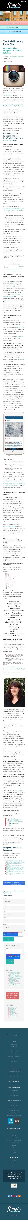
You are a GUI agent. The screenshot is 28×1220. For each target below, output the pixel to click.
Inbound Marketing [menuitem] (14, 1044)
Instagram (9, 825)
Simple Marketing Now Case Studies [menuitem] (14, 1069)
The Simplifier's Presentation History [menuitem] (14, 1140)
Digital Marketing (7, 893)
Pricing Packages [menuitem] (14, 1061)
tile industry (10, 891)
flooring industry (13, 1009)
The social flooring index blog (14, 31)
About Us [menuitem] (14, 1135)
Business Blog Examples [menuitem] (14, 1076)
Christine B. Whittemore (15, 56)
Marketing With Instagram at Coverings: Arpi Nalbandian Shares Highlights (15, 984)
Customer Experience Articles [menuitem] (14, 1142)
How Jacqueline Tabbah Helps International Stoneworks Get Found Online (14, 973)
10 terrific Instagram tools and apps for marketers (15, 862)
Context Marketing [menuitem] (14, 1051)
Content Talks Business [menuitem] (14, 1090)
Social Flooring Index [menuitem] (14, 1095)
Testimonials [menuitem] (14, 1145)
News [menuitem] (14, 1147)
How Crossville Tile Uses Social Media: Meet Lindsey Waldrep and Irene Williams (15, 976)
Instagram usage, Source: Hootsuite (12, 269)
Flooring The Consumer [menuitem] (14, 1092)
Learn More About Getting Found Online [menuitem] (14, 1103)
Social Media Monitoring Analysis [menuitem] (14, 1056)
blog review (12, 1010)
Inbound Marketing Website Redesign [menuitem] (14, 1071)
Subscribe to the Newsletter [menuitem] (14, 1162)
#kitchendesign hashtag (9, 526)
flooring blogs (12, 1008)
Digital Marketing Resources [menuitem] (14, 1110)
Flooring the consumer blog (14, 27)
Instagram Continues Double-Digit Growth (14, 863)
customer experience (13, 1016)
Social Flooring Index (13, 1013)
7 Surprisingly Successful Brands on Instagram (14, 868)
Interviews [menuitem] (14, 1152)
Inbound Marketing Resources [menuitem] (14, 1112)
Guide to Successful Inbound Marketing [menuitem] (14, 1115)
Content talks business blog (14, 23)
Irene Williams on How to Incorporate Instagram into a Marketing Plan (14, 981)
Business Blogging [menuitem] (14, 1058)
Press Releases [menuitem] (14, 1150)
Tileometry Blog (12, 818)
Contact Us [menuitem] (14, 1160)
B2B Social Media (19, 891)
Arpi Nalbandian (7, 95)
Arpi (12, 823)
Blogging (11, 1014)
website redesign (12, 1017)
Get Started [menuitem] (14, 1165)
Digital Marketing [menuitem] (14, 1046)
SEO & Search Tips (13, 1015)
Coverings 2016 (18, 790)
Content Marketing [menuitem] (14, 1049)
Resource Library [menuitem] (14, 1105)
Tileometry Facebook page (14, 820)
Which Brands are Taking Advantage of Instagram (15, 867)
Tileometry (20, 819)
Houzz (9, 824)
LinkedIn (9, 822)
